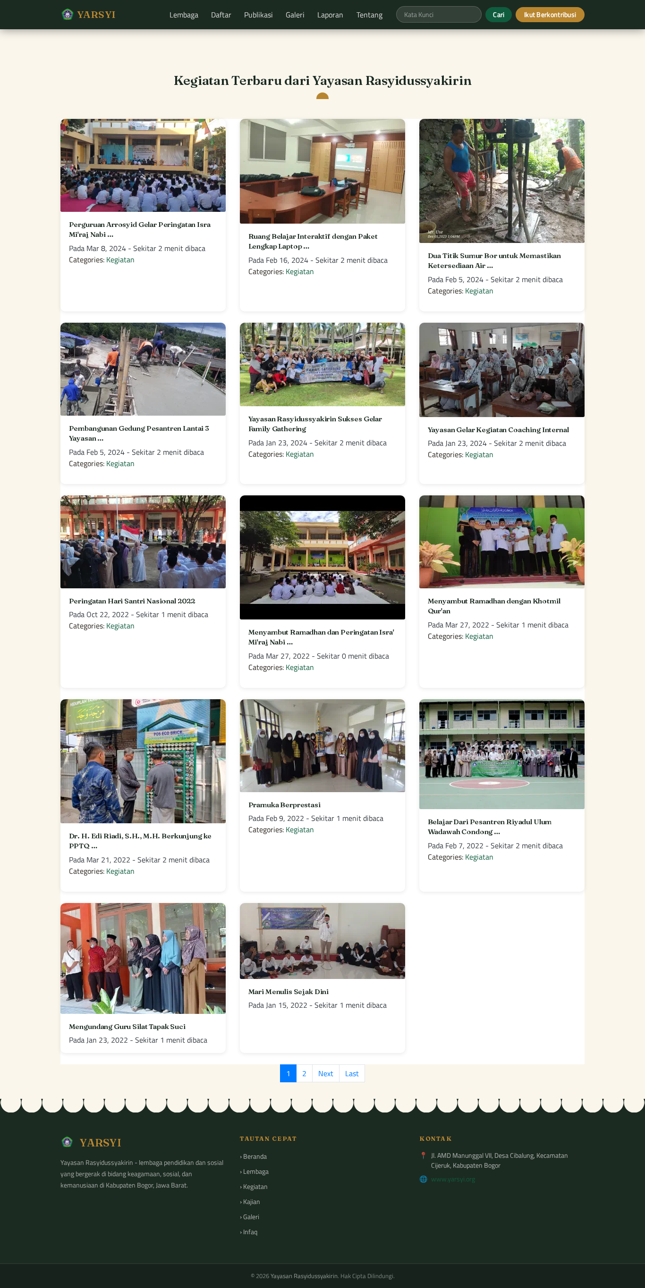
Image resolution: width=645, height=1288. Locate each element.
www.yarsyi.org (453, 1179)
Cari (498, 14)
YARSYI (95, 14)
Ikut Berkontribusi (550, 14)
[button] (183, 14)
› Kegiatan (254, 1186)
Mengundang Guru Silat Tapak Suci (127, 1026)
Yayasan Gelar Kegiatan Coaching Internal (498, 429)
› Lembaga (254, 1171)
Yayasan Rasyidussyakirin (304, 1275)
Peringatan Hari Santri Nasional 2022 (132, 600)
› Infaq (248, 1232)
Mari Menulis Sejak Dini (288, 991)
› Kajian (250, 1201)
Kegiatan (120, 259)
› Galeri (249, 1216)
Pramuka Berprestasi (284, 804)
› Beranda (253, 1156)
